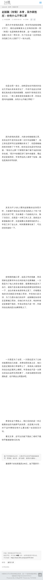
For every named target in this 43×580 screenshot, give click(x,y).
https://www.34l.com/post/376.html (22, 558)
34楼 (3, 574)
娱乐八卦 (11, 562)
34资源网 (7, 19)
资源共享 (15, 7)
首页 (9, 7)
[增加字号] (31, 19)
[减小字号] (34, 19)
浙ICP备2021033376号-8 (23, 576)
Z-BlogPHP (18, 578)
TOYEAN (33, 578)
